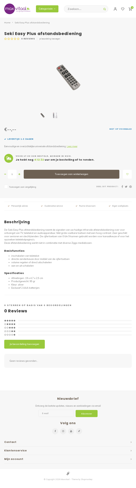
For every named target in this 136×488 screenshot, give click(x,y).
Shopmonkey (86, 479)
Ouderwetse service (53, 206)
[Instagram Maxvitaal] (63, 431)
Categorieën (46, 8)
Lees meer (72, 146)
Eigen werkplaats (120, 206)
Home (7, 22)
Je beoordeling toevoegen (49, 38)
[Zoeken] (104, 8)
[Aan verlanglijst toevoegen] (127, 174)
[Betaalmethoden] (68, 473)
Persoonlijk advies (19, 206)
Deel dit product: (107, 186)
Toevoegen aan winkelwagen (71, 174)
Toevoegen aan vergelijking (22, 187)
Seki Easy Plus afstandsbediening (32, 22)
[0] (130, 9)
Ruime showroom (87, 206)
